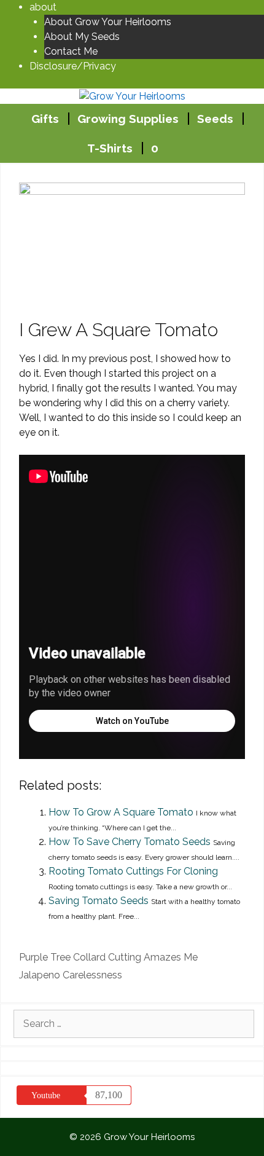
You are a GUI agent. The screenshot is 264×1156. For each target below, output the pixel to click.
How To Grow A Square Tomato (121, 812)
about (42, 7)
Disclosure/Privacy (72, 66)
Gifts (45, 118)
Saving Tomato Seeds (99, 900)
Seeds (215, 118)
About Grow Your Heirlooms (107, 22)
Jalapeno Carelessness (70, 975)
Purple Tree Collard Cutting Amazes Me (108, 957)
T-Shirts (110, 148)
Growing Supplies (128, 118)
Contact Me (71, 51)
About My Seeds (82, 36)
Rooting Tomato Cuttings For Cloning (133, 871)
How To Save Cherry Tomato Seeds (130, 841)
